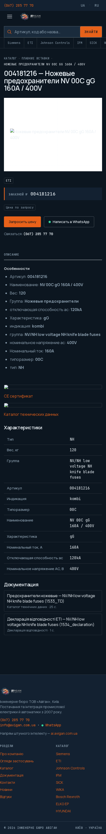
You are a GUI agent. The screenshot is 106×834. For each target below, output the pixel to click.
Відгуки (6, 796)
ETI (30, 43)
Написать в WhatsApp (71, 221)
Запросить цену (22, 221)
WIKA (60, 789)
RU (97, 5)
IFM (80, 43)
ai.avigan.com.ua (64, 733)
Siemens (14, 43)
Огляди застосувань (17, 761)
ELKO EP (62, 803)
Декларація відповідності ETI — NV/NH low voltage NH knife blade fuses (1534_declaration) (50, 624)
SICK (93, 43)
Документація (11, 775)
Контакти (7, 782)
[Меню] (9, 16)
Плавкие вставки (35, 58)
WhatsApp (51, 725)
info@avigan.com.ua (17, 725)
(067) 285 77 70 (19, 5)
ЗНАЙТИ (91, 32)
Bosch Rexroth (68, 796)
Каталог (10, 58)
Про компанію (11, 753)
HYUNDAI (63, 811)
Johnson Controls (55, 43)
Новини (6, 789)
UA (83, 5)
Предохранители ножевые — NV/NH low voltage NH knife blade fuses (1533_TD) (51, 601)
